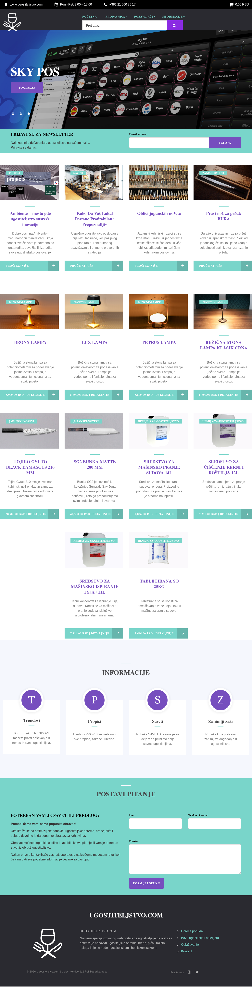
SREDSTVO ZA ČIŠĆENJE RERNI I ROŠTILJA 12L (224, 467)
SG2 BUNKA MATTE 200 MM (95, 464)
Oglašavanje (190, 944)
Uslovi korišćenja (72, 971)
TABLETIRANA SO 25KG (159, 584)
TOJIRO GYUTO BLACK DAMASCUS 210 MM (30, 467)
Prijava (225, 142)
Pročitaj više (17, 266)
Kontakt (186, 951)
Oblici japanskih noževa (159, 213)
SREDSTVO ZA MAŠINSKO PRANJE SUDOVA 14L (159, 467)
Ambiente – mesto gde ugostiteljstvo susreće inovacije (30, 218)
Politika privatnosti (96, 971)
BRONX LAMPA (30, 342)
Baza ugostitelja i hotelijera (200, 938)
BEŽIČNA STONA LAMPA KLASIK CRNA (223, 345)
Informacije (172, 17)
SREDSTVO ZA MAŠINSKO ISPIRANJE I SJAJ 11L (95, 586)
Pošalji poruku (146, 883)
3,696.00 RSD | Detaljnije (154, 633)
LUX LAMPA (95, 342)
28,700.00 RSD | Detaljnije (26, 514)
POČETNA (89, 17)
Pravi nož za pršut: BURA (223, 216)
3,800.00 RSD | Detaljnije (154, 395)
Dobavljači (143, 17)
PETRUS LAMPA (159, 342)
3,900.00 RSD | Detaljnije (25, 395)
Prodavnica (115, 17)
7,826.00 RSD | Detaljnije (154, 514)
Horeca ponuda (192, 931)
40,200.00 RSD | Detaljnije (90, 514)
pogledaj (27, 87)
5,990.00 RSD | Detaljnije (89, 395)
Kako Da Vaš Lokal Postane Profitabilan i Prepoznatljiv (95, 218)
